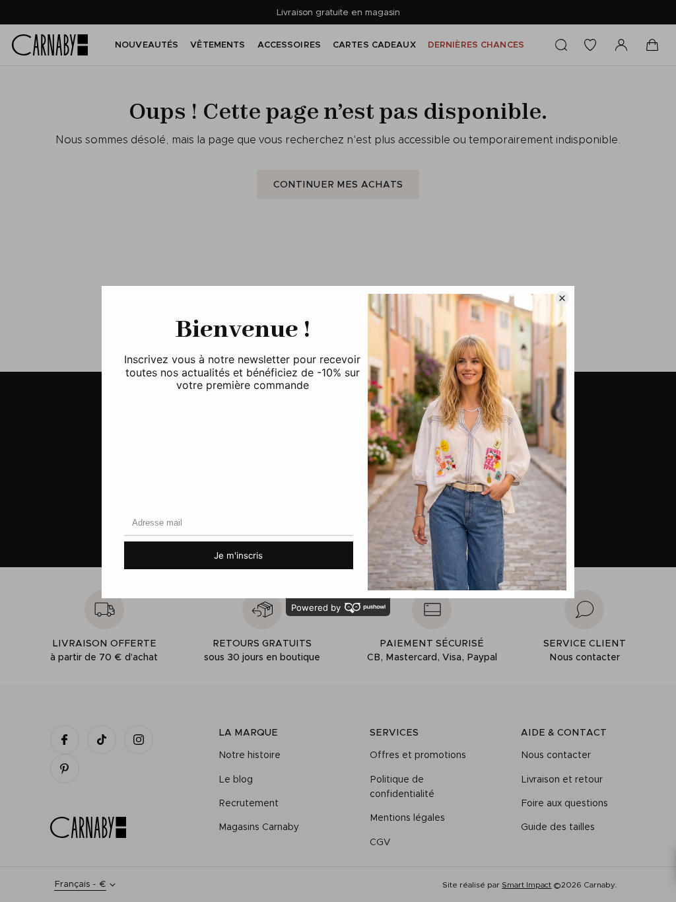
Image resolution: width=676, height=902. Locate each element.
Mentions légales (407, 817)
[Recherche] (561, 44)
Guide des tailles (558, 827)
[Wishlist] (590, 45)
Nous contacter (556, 755)
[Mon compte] (621, 45)
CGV (380, 842)
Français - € (80, 883)
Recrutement (249, 803)
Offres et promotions (418, 755)
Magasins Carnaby (259, 827)
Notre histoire (250, 755)
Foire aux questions (564, 803)
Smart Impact (526, 884)
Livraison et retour (562, 779)
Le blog (236, 779)
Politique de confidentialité (402, 786)
